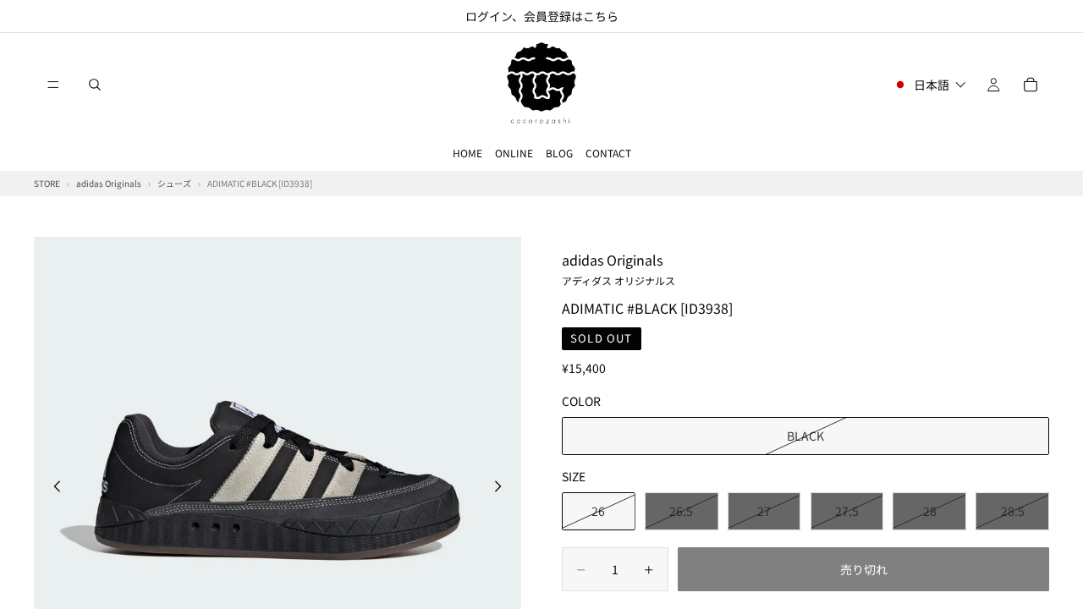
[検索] (94, 84)
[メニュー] (53, 84)
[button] (929, 84)
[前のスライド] (52, 488)
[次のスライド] (502, 488)
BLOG (559, 152)
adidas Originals (618, 268)
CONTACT (608, 152)
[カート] (1030, 84)
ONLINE (514, 152)
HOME (467, 152)
